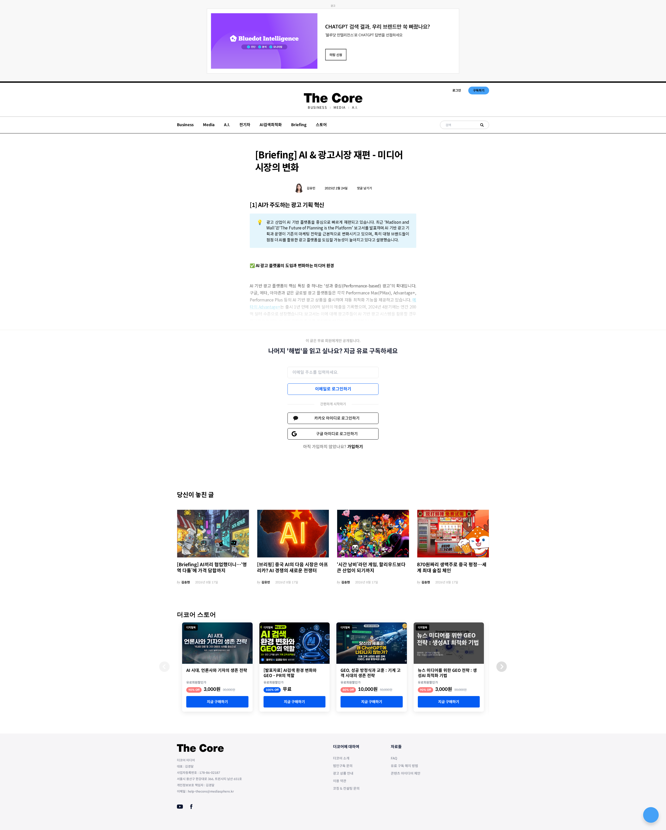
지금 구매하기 (217, 701)
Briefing (298, 124)
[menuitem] (317, 107)
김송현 (185, 582)
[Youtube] (180, 807)
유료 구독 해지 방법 (404, 766)
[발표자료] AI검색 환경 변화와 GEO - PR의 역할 (290, 673)
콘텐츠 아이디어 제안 (405, 773)
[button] (501, 666)
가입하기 (355, 446)
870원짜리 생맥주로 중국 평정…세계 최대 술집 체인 (451, 568)
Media (340, 107)
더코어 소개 (341, 758)
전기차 (244, 124)
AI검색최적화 (271, 124)
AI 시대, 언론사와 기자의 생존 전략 (216, 670)
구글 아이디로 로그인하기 (337, 433)
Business (317, 107)
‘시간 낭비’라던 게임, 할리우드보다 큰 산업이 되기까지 (371, 568)
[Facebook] (191, 806)
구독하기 (478, 90)
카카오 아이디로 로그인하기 (337, 418)
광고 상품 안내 (343, 773)
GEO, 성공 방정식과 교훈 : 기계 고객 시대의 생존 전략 (371, 673)
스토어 (321, 124)
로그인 (456, 90)
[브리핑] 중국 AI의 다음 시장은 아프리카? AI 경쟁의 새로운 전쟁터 (292, 568)
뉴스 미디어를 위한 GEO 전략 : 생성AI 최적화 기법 (447, 673)
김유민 (311, 188)
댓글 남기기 (364, 188)
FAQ (394, 758)
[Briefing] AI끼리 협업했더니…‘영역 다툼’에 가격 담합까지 (212, 568)
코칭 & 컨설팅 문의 (346, 788)
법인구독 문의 (343, 766)
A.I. (355, 107)
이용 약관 (339, 781)
